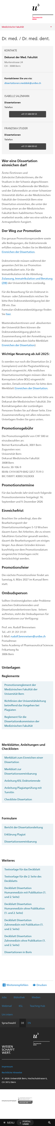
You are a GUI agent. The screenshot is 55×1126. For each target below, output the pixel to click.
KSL (21, 1005)
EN (29, 1022)
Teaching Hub (37, 1005)
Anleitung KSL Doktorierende (22, 780)
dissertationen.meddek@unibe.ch (22, 83)
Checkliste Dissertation (18, 799)
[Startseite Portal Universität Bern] (42, 12)
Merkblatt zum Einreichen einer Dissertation (23, 760)
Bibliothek (19, 997)
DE (22, 1022)
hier (8, 314)
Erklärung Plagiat (15, 834)
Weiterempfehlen (17, 985)
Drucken (42, 985)
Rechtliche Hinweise (12, 1072)
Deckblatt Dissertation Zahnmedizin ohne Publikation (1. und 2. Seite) (24, 940)
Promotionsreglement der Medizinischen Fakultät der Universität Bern (20, 689)
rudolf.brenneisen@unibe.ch (28, 636)
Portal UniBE (27, 1122)
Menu (10, 1122)
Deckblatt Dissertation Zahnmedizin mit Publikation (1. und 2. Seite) (23, 924)
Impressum (7, 1066)
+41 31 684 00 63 (29, 146)
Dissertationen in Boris (18, 952)
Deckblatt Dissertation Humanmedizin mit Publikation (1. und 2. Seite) (25, 892)
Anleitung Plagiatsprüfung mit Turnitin (23, 790)
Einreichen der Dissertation (18, 252)
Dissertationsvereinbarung (20, 841)
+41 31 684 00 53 (29, 114)
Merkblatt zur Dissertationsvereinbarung (20, 771)
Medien (36, 997)
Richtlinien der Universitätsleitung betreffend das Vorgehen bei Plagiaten (25, 705)
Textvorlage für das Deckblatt (22, 869)
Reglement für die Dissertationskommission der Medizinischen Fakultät (21, 721)
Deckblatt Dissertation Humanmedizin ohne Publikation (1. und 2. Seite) (24, 908)
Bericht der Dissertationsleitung (23, 827)
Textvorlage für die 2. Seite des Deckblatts (22, 878)
